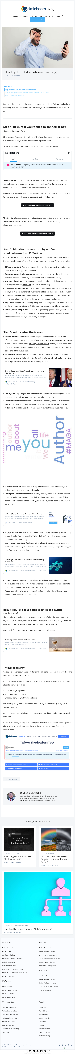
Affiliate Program (44, 1029)
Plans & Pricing (44, 1011)
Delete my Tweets (8, 994)
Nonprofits (42, 1025)
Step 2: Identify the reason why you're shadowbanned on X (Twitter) (27, 93)
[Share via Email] (30, 1052)
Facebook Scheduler (8, 955)
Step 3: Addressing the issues (15, 95)
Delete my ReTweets (9, 997)
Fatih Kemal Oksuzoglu (30, 792)
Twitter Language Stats (9, 1011)
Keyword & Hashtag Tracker (48, 966)
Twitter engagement (57, 184)
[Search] (62, 16)
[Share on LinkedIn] (34, 1052)
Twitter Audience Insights (47, 983)
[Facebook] (62, 1045)
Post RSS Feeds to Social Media (12, 969)
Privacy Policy (43, 1014)
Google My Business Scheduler (12, 958)
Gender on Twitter (8, 1022)
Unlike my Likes (7, 986)
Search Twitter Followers (47, 962)
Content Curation (8, 976)
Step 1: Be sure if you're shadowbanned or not (20, 90)
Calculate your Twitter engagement (37, 205)
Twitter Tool (36, 16)
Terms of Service (44, 1018)
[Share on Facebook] (41, 1052)
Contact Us (42, 1007)
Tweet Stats (6, 1032)
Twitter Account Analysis (10, 1014)
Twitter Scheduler (8, 948)
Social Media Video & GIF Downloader (14, 973)
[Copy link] (26, 1052)
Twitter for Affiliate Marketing (16, 925)
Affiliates (55, 16)
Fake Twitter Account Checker (48, 986)
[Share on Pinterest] (37, 1052)
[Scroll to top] (49, 1052)
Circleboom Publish (19, 16)
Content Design (7, 951)
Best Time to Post (8, 1025)
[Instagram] (65, 1045)
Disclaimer (42, 1022)
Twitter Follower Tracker (47, 979)
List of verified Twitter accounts (49, 958)
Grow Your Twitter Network (48, 955)
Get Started (37, 20)
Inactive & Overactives (46, 976)
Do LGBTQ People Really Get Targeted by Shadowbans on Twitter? (54, 859)
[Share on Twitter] (45, 1052)
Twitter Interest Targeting (10, 1029)
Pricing (46, 16)
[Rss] (71, 1045)
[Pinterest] (68, 1045)
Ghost (20, 1047)
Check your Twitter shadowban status (37, 234)
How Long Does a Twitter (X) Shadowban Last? (17, 858)
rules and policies (61, 257)
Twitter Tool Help (44, 1036)
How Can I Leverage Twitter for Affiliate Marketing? (28, 929)
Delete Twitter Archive (9, 990)
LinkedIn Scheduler (8, 962)
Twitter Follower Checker (47, 951)
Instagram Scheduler (9, 966)
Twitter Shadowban (11, 779)
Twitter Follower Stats (9, 1007)
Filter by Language (45, 990)
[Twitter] (59, 1045)
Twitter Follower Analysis (10, 1018)
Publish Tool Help (44, 1032)
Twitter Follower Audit (46, 948)
